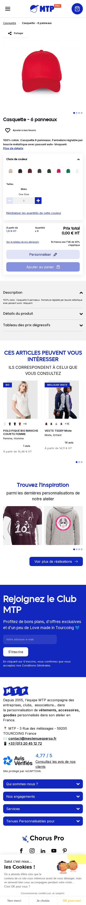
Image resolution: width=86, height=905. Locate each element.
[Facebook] (21, 850)
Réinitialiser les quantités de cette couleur (33, 213)
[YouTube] (53, 850)
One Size (24, 194)
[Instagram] (32, 850)
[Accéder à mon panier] (77, 8)
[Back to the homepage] (42, 9)
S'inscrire (15, 652)
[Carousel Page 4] (81, 113)
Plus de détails (13, 148)
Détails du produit (18, 314)
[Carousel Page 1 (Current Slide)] (74, 113)
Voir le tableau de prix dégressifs (22, 242)
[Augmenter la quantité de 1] (38, 200)
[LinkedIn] (43, 850)
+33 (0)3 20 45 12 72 (25, 743)
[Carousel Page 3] (79, 113)
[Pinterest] (64, 850)
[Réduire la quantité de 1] (9, 200)
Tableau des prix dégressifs (26, 325)
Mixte (24, 189)
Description (12, 293)
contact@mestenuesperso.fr (32, 738)
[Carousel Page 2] (76, 113)
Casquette (9, 23)
